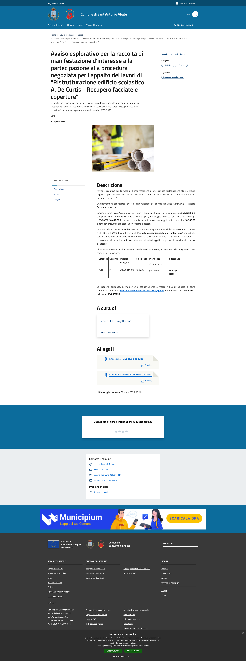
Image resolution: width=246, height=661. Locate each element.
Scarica (148, 365)
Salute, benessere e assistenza (137, 568)
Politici (51, 587)
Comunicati (166, 573)
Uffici (50, 577)
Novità (62, 34)
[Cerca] (195, 14)
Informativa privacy (132, 619)
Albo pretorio (129, 614)
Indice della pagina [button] (61, 181)
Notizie (164, 568)
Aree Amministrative (57, 573)
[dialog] (123, 645)
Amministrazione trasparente (136, 609)
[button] (123, 656)
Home (53, 34)
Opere (80, 34)
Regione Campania (56, 3)
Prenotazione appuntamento (98, 609)
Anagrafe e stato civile (95, 568)
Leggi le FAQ (91, 619)
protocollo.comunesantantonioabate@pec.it (141, 290)
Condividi (166, 54)
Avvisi (71, 34)
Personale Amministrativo (59, 591)
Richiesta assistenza (94, 623)
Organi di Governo (55, 568)
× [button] (243, 633)
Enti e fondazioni (55, 582)
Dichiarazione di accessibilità (136, 628)
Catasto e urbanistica (95, 577)
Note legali (128, 623)
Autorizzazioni (130, 573)
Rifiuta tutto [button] (133, 651)
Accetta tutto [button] (113, 651)
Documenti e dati (55, 596)
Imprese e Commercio (95, 573)
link (147, 645)
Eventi (164, 595)
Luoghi (164, 590)
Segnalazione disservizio (96, 614)
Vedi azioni (179, 54)
